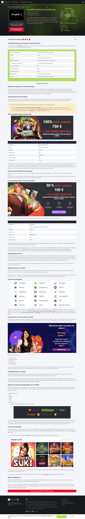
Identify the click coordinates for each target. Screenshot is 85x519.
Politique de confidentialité (67, 503)
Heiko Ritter (35, 511)
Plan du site (64, 499)
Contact (63, 504)
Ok (61, 516)
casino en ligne (45, 474)
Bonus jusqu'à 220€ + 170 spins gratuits (17, 29)
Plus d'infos (72, 516)
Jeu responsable (65, 501)
